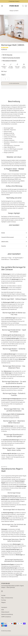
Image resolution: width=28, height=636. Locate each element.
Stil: (2, 71)
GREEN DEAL (4, 241)
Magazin (3, 602)
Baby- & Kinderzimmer (7, 597)
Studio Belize (8, 630)
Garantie (3, 246)
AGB (2, 609)
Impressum (4, 607)
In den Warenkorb (14, 83)
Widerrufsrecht (5, 612)
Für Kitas (3, 600)
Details (3, 233)
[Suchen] (23, 6)
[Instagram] (2, 591)
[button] (4, 47)
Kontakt (3, 595)
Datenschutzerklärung (7, 614)
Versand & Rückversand (7, 237)
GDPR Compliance (6, 616)
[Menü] (2, 5)
